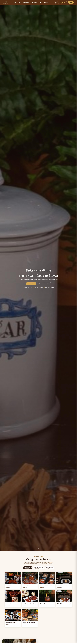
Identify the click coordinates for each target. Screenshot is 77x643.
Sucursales (46, 2)
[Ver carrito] (58, 2)
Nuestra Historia (26, 2)
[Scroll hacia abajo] (38, 548)
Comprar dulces (31, 283)
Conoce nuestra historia (44, 283)
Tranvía (40, 2)
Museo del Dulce (34, 2)
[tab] (28, 567)
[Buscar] (55, 2)
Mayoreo (63, 2)
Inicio (20, 2)
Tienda (15, 2)
